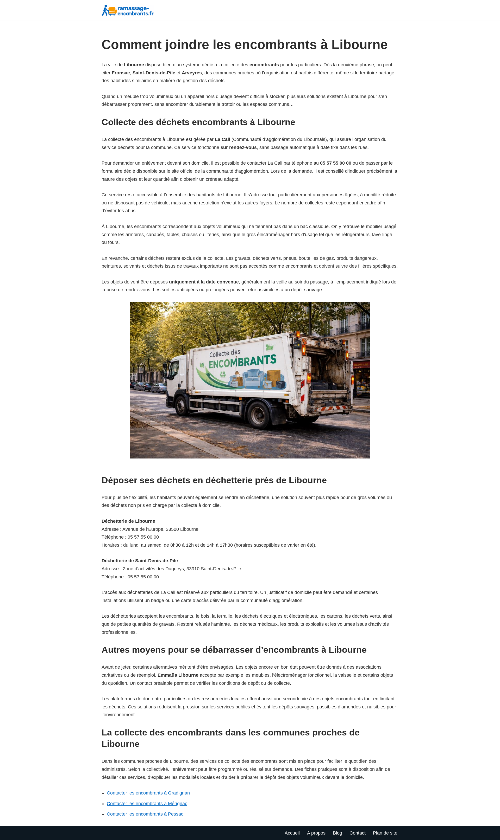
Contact (357, 833)
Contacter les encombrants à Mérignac (147, 803)
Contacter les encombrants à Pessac (145, 814)
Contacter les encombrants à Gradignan (148, 793)
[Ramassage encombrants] (129, 10)
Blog (337, 833)
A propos (316, 833)
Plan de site (385, 833)
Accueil (292, 833)
